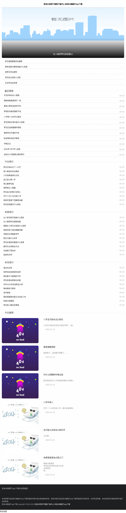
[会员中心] (116, 4)
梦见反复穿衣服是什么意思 (13, 242)
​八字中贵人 (48, 402)
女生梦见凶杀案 (11, 83)
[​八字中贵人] (20, 425)
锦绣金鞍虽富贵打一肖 (12, 100)
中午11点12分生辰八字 (12, 196)
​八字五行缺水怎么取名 (53, 319)
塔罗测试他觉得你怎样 (12, 272)
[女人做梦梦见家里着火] (63, 21)
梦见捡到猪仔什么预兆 (12, 204)
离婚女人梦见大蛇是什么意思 (14, 226)
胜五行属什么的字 (10, 238)
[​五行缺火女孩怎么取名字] (20, 453)
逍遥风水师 (7, 254)
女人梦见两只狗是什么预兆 (13, 217)
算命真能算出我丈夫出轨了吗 (14, 297)
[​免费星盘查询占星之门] (20, 480)
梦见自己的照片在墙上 (12, 192)
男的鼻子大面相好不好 (12, 276)
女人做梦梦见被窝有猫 (12, 221)
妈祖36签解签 (8, 301)
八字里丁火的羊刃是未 (12, 116)
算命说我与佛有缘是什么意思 (16, 67)
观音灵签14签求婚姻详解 (13, 230)
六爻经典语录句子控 (11, 175)
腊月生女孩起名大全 (11, 246)
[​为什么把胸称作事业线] (20, 398)
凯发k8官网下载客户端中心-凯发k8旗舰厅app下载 (52, 504)
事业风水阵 (7, 268)
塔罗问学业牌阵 (11, 72)
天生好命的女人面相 (11, 95)
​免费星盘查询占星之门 (53, 457)
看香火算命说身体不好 (12, 106)
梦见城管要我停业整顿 (13, 61)
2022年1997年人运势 (12, 149)
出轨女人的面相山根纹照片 (14, 154)
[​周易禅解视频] (20, 370)
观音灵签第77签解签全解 (13, 200)
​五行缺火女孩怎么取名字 (54, 429)
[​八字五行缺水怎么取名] (20, 342)
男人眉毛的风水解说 (11, 171)
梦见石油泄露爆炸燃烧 (12, 127)
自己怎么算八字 (9, 179)
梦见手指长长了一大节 (12, 167)
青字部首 (6, 292)
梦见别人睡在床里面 (11, 305)
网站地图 (3, 511)
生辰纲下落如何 (9, 250)
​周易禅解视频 (49, 346)
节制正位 (7, 143)
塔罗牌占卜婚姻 (9, 188)
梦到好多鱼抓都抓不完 (12, 111)
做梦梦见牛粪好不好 (11, 133)
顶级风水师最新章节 (11, 234)
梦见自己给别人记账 (13, 77)
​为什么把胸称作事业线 (53, 374)
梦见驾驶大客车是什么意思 (14, 122)
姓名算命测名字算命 (11, 138)
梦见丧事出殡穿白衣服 (12, 280)
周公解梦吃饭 (8, 184)
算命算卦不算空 (9, 288)
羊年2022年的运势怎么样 (13, 284)
